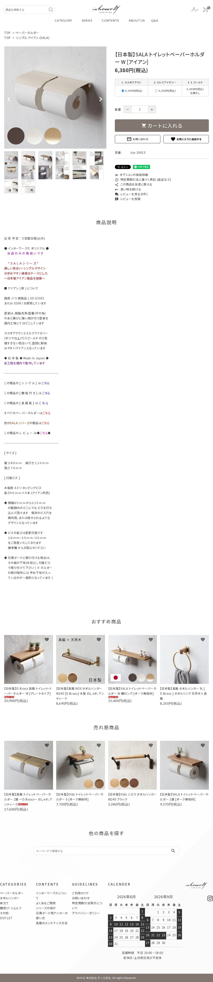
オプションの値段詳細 (131, 175)
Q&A (154, 20)
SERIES (87, 20)
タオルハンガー (10, 898)
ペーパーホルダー (27, 33)
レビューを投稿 (128, 199)
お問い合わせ (137, 139)
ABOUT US (137, 20)
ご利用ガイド (80, 893)
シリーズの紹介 (46, 908)
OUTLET (6, 918)
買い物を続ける (128, 189)
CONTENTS (110, 20)
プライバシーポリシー (86, 913)
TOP (7, 33)
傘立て (4, 903)
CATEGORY (63, 20)
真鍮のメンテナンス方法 (52, 923)
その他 (4, 913)
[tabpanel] (55, 97)
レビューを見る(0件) (131, 194)
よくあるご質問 (46, 903)
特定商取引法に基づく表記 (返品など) (143, 179)
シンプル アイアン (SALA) (32, 38)
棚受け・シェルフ (11, 908)
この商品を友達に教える (133, 184)
